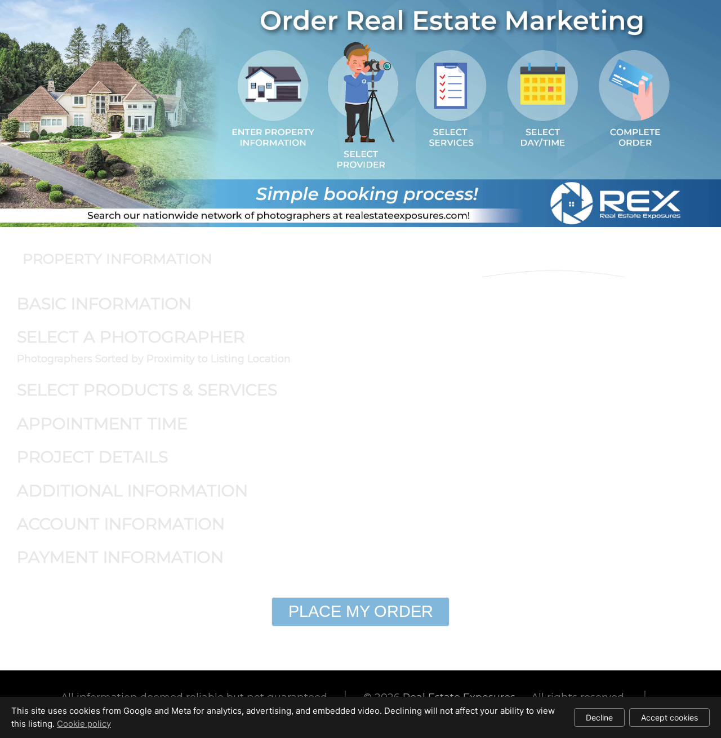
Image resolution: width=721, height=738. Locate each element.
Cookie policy (84, 723)
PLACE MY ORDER (360, 611)
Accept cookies (669, 717)
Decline (599, 717)
